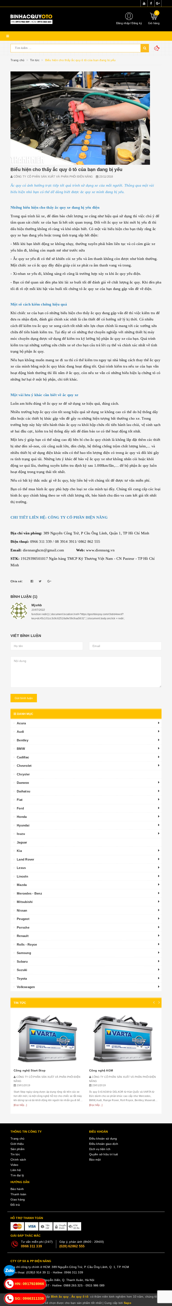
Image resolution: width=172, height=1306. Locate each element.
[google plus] (158, 3)
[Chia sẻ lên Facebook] (31, 581)
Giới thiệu (17, 1143)
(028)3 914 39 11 (38, 1272)
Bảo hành (17, 1189)
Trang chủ (17, 1138)
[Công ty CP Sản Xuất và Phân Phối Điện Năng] (59, 19)
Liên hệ (15, 1170)
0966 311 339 (31, 1246)
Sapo (127, 1303)
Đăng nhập (123, 23)
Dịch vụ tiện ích (99, 1149)
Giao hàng (17, 1199)
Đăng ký (137, 23)
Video (14, 1164)
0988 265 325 (73, 1285)
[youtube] (144, 3)
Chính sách (18, 1159)
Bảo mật (95, 1159)
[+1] (49, 581)
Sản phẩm (17, 1149)
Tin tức (15, 1154)
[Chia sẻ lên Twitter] (40, 581)
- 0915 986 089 (94, 1285)
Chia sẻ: (16, 581)
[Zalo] (9, 1271)
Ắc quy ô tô (80, 1296)
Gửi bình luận (24, 698)
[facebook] (151, 3)
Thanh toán (18, 1194)
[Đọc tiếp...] (20, 1105)
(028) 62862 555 (72, 1246)
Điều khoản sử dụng (103, 1138)
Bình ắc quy (60, 1296)
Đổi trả (15, 1204)
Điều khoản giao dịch (103, 1143)
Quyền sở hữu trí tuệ (103, 1154)
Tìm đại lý (17, 1175)
